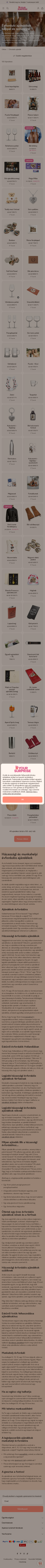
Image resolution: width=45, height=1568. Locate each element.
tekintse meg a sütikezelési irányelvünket (20, 793)
